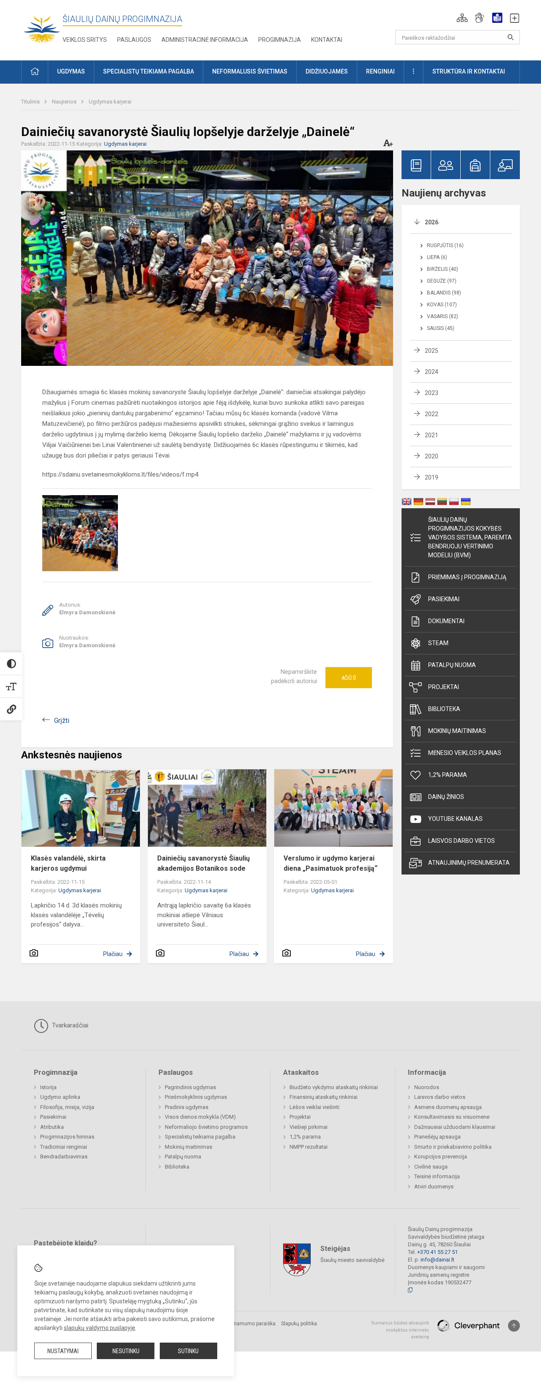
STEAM (438, 643)
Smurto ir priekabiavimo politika (453, 1147)
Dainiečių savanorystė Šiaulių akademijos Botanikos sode (203, 863)
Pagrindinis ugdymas (190, 1087)
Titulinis (31, 101)
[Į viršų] (514, 1326)
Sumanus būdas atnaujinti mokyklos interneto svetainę (400, 1330)
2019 (431, 477)
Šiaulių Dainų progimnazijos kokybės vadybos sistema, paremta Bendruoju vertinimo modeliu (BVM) (470, 537)
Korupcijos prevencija (440, 1156)
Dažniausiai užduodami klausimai (454, 1127)
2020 (431, 456)
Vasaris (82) (442, 316)
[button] (462, 18)
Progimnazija (279, 39)
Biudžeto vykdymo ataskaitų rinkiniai (334, 1087)
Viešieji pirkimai (309, 1127)
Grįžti (61, 721)
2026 (431, 222)
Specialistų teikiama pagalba (200, 1136)
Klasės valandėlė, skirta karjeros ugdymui (68, 863)
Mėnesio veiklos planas (464, 752)
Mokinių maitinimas (457, 730)
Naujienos (65, 101)
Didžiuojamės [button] (327, 71)
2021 (431, 435)
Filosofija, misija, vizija (67, 1107)
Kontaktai (326, 39)
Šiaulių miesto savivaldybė (352, 1260)
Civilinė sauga (431, 1166)
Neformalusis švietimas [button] (249, 71)
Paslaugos (134, 39)
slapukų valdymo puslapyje (99, 1327)
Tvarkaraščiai (69, 1025)
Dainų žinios (446, 796)
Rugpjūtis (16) (445, 245)
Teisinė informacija (437, 1176)
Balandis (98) (444, 293)
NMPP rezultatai (309, 1147)
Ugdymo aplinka (60, 1097)
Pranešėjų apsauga (437, 1136)
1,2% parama (447, 774)
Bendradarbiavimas (63, 1156)
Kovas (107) (442, 305)
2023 (431, 393)
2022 (431, 414)
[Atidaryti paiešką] (511, 37)
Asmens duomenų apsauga (448, 1107)
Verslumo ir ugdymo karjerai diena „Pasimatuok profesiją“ (330, 863)
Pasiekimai (443, 599)
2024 (431, 371)
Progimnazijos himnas (67, 1136)
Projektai (443, 687)
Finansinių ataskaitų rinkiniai (324, 1097)
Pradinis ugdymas (186, 1107)
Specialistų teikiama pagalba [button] (148, 71)
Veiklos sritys (85, 39)
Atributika (52, 1127)
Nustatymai (63, 1351)
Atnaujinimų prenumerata (469, 862)
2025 (431, 350)
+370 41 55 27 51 (437, 1252)
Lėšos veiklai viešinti (314, 1107)
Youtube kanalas (455, 818)
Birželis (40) (442, 269)
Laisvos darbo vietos (461, 840)
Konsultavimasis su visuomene (451, 1117)
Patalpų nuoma (452, 665)
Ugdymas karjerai (110, 101)
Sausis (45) (440, 328)
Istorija (48, 1087)
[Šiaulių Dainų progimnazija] (42, 29)
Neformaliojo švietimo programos (206, 1127)
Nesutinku (125, 1351)
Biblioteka (444, 709)
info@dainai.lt (437, 1259)
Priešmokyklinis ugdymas (196, 1097)
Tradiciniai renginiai (63, 1147)
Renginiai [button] (380, 71)
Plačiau (113, 954)
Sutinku (188, 1351)
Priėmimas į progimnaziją (467, 577)
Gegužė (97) (441, 281)
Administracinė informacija (204, 39)
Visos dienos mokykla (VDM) (200, 1117)
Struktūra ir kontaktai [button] (468, 71)
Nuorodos (426, 1087)
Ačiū (349, 677)
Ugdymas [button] (71, 71)
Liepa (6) (437, 257)
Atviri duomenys (434, 1186)
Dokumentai (446, 621)
